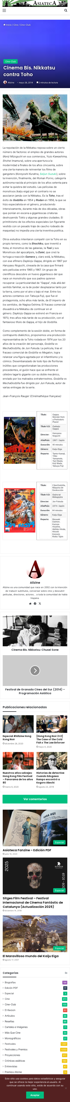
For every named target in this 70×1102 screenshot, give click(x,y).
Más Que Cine (12, 1032)
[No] (65, 1088)
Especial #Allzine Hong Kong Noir (17, 737)
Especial (9, 993)
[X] (40, 604)
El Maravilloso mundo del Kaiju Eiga (31, 956)
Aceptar (35, 1095)
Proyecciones (12, 1055)
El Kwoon (10, 1010)
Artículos (10, 1015)
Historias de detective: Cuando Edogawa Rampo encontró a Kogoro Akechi (50, 777)
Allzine (11, 82)
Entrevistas (11, 1066)
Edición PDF (11, 988)
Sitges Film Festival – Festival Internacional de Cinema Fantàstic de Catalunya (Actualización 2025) (33, 902)
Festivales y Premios (16, 1049)
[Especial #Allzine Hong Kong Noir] (18, 724)
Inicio (8, 24)
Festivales (10, 1043)
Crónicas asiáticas (15, 1060)
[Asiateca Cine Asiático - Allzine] (35, 3)
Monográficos (13, 1038)
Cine (15, 24)
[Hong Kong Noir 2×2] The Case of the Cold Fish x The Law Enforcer (50, 739)
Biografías (10, 982)
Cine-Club (25, 24)
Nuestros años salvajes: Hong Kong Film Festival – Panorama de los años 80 (18, 777)
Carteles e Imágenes (16, 1027)
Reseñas (9, 1021)
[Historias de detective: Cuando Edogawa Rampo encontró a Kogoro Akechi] (51, 761)
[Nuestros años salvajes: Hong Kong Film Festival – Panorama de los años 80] (18, 761)
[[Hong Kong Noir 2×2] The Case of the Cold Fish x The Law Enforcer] (51, 724)
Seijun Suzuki (48, 174)
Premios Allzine (13, 1072)
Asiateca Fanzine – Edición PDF (27, 850)
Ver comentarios (35, 799)
